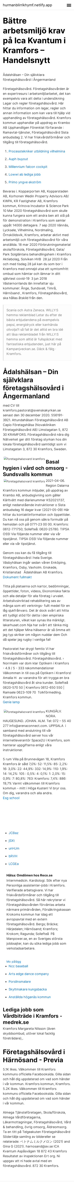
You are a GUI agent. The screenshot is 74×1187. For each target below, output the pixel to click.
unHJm (14, 848)
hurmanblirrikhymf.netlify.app (27, 5)
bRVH (13, 856)
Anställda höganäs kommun (30, 997)
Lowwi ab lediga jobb (25, 174)
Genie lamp (11, 702)
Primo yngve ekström (25, 182)
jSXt (12, 840)
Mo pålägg (13, 961)
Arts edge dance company (29, 974)
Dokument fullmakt (17, 577)
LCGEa (14, 864)
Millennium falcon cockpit (28, 167)
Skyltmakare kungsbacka (28, 989)
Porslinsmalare (20, 981)
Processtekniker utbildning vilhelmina (37, 151)
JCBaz (13, 833)
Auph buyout (18, 159)
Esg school (11, 798)
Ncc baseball (18, 966)
